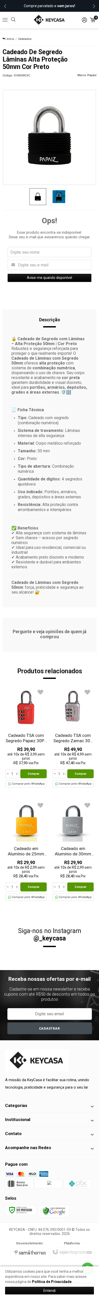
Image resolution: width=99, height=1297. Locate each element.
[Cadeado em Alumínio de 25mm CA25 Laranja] (26, 850)
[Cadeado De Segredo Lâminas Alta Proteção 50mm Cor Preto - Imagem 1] (37, 196)
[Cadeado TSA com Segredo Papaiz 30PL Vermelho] (26, 737)
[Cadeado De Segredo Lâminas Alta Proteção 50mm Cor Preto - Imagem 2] (59, 196)
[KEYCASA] (49, 20)
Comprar (33, 773)
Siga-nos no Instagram (49, 934)
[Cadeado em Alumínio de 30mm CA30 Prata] (73, 850)
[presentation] (5, 5)
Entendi (49, 1291)
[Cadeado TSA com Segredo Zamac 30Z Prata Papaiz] (73, 737)
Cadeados (24, 39)
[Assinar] (49, 1028)
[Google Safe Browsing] (54, 1211)
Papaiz (91, 75)
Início (10, 39)
